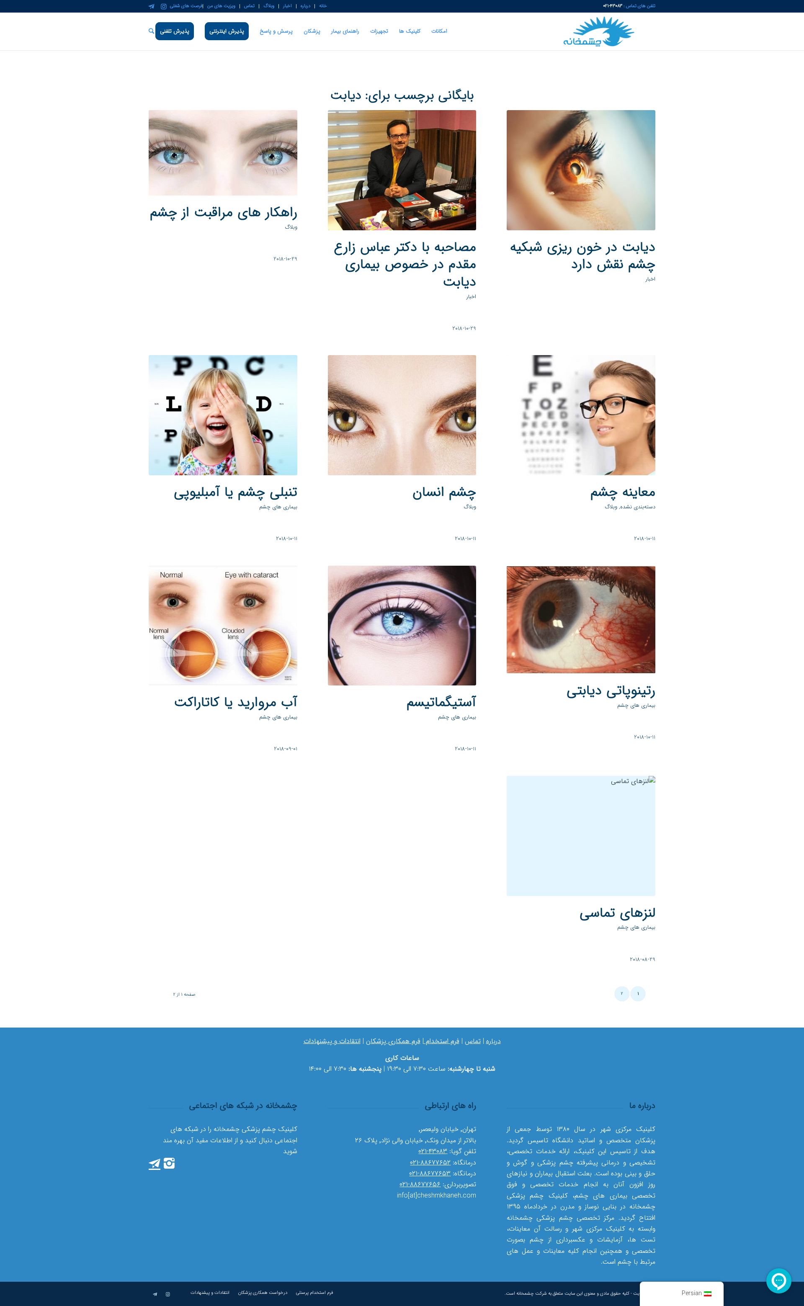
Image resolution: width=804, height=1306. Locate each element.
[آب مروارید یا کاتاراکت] (223, 626)
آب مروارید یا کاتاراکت (235, 702)
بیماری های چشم (278, 507)
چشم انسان (444, 492)
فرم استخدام (441, 1041)
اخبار (650, 279)
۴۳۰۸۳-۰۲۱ (432, 1151)
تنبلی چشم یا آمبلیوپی (235, 492)
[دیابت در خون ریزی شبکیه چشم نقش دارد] (581, 170)
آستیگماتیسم (441, 702)
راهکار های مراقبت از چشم (223, 212)
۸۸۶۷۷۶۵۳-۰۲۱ (430, 1173)
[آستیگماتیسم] (402, 626)
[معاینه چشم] (581, 415)
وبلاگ (291, 227)
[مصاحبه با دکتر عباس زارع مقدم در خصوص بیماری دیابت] (402, 170)
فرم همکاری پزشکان (393, 1041)
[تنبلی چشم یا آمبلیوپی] (223, 415)
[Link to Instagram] (163, 6)
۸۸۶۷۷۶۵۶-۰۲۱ (420, 1184)
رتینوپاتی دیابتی (611, 690)
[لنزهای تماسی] (581, 836)
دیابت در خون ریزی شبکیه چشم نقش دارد (582, 256)
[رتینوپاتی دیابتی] (581, 620)
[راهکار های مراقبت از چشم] (223, 153)
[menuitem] (320, 6)
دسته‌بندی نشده (637, 507)
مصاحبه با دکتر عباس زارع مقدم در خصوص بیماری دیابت (405, 265)
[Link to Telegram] (151, 6)
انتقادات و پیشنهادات (332, 1041)
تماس (473, 1041)
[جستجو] (151, 31)
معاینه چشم (622, 492)
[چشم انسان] (402, 415)
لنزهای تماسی (617, 913)
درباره (493, 1041)
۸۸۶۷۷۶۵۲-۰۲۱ (430, 1162)
